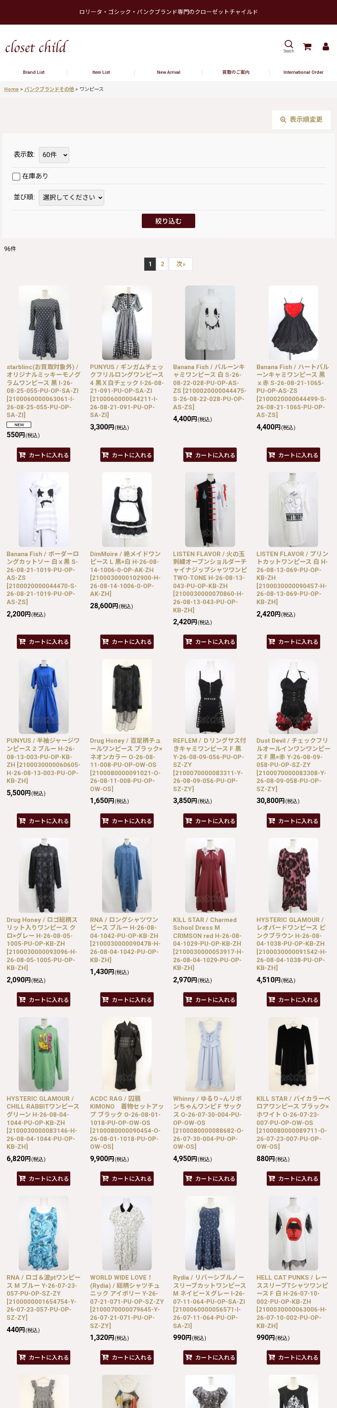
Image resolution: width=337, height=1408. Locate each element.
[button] (288, 47)
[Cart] (306, 47)
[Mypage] (325, 47)
